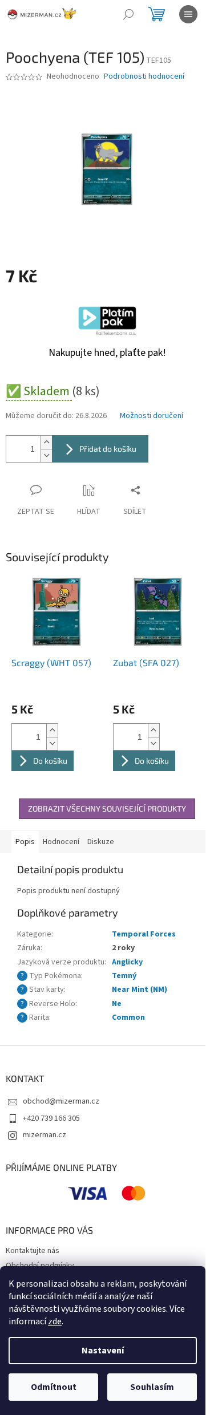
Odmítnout (53, 1387)
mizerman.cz (44, 1135)
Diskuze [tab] (100, 842)
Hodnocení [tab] (61, 842)
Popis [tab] (25, 842)
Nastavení (103, 1350)
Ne (117, 1003)
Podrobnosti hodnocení (144, 76)
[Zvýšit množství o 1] (46, 442)
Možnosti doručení (151, 416)
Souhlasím (152, 1387)
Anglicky (127, 962)
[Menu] (188, 14)
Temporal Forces (144, 934)
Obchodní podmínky (40, 1265)
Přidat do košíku (107, 448)
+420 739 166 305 (51, 1118)
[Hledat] (128, 14)
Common (128, 1017)
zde (55, 1321)
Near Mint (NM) (139, 989)
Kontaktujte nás (32, 1250)
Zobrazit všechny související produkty (107, 808)
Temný (124, 976)
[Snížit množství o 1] (46, 455)
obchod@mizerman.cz (61, 1101)
